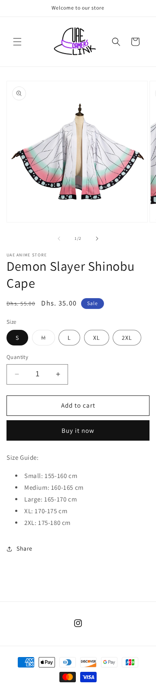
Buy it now (78, 430)
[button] (17, 41)
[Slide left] (58, 238)
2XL (127, 338)
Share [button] (24, 548)
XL (96, 338)
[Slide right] (97, 238)
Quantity (17, 357)
